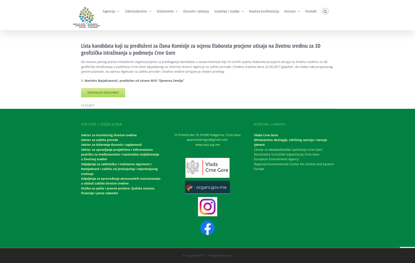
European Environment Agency (276, 159)
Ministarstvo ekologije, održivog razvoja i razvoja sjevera (290, 142)
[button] (325, 11)
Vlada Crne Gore (266, 135)
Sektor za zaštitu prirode (99, 140)
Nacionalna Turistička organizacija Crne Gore (286, 154)
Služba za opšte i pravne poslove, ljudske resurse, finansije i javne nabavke (118, 190)
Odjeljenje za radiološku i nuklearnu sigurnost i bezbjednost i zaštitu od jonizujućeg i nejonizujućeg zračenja (119, 169)
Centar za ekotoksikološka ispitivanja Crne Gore (288, 150)
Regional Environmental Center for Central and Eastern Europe (294, 166)
